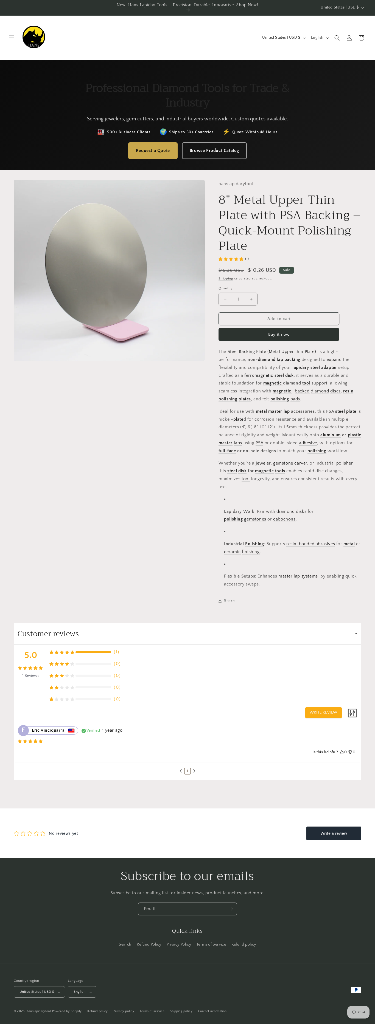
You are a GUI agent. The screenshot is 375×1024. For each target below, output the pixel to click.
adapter (329, 367)
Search (125, 944)
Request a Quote (153, 150)
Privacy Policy (179, 944)
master (275, 411)
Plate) (310, 351)
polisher (344, 463)
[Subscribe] (231, 909)
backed (302, 391)
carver (300, 463)
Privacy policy (124, 1011)
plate (351, 411)
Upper (287, 351)
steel (315, 367)
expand (335, 359)
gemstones (255, 519)
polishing (228, 399)
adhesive (308, 442)
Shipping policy (181, 1011)
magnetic (263, 375)
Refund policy (243, 944)
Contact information (212, 1011)
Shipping (226, 279)
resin (348, 391)
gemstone (283, 463)
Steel (233, 351)
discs (335, 391)
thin (299, 351)
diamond (267, 359)
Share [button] (229, 601)
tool (306, 383)
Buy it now (279, 334)
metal (261, 411)
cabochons (284, 519)
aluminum (330, 435)
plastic (354, 435)
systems (309, 576)
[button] (11, 38)
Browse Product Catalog (214, 150)
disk (289, 375)
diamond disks (291, 511)
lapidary (300, 367)
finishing (250, 551)
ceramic (232, 551)
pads (295, 399)
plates (245, 399)
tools (280, 471)
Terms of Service (211, 944)
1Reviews (30, 676)
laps (238, 442)
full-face (227, 450)
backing (292, 359)
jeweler (263, 463)
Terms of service (152, 1011)
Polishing (254, 543)
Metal (274, 351)
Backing (247, 351)
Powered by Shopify (67, 1011)
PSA (259, 442)
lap (279, 359)
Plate (261, 351)
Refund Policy (149, 944)
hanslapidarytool (39, 1011)
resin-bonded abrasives (310, 543)
